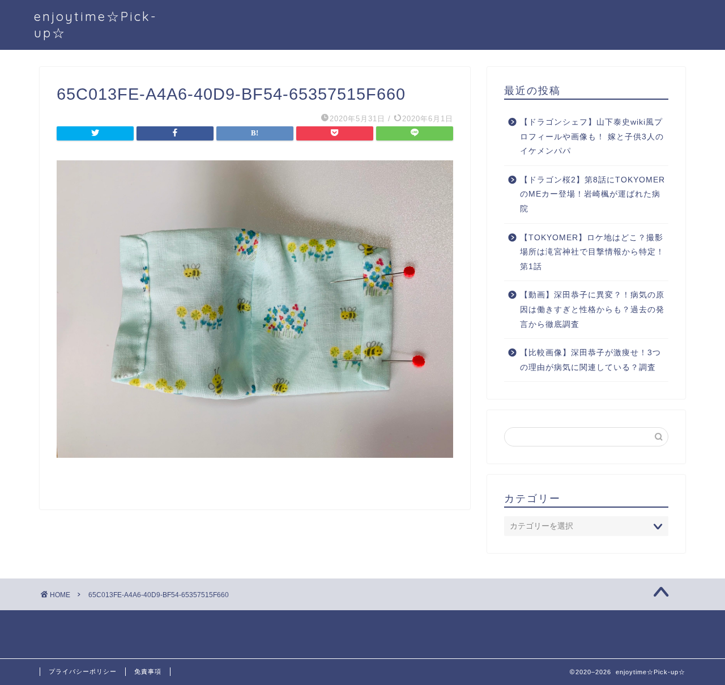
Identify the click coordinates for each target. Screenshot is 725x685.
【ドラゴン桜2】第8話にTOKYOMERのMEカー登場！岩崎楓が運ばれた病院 (592, 194)
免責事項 (147, 671)
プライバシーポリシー (83, 671)
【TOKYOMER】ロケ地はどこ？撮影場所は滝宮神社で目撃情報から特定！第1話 (592, 252)
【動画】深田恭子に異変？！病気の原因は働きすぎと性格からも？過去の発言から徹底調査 (592, 309)
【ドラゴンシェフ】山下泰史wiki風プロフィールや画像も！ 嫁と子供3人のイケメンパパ (592, 136)
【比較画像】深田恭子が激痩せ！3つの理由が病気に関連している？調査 (590, 360)
